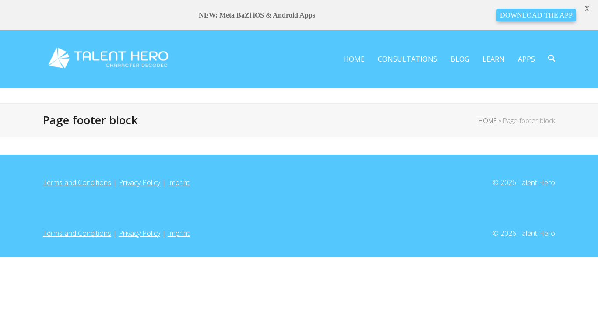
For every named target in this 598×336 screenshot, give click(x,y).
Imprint (179, 182)
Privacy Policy (139, 182)
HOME (487, 120)
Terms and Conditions (77, 182)
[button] (552, 59)
